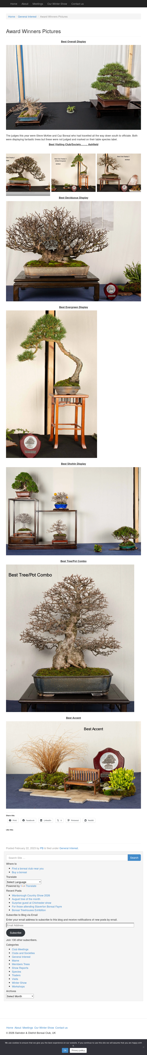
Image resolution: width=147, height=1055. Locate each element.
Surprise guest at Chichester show (31, 902)
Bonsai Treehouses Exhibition (29, 910)
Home (13, 3)
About (25, 3)
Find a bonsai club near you (28, 868)
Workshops (18, 986)
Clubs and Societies (23, 953)
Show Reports (20, 968)
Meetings (38, 3)
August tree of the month (26, 899)
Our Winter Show (57, 3)
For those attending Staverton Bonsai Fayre (37, 906)
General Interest (27, 16)
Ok (65, 1050)
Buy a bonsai (19, 872)
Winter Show (19, 982)
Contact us (77, 3)
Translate (31, 886)
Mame (15, 960)
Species (16, 971)
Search (134, 857)
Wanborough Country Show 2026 (31, 895)
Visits (15, 979)
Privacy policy (78, 1050)
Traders (16, 975)
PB (41, 848)
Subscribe (15, 932)
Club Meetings (20, 949)
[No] (143, 1047)
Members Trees (21, 964)
